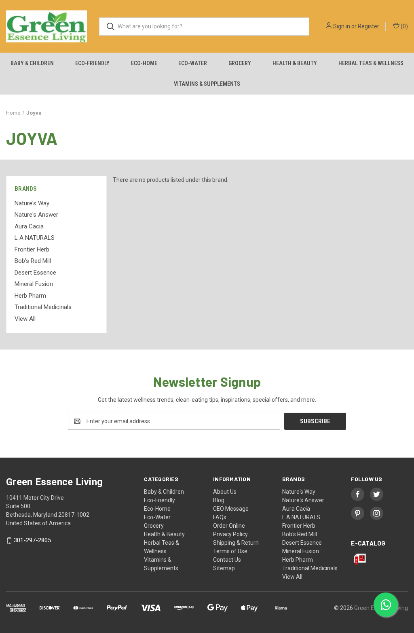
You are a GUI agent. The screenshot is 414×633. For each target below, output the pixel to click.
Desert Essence (35, 272)
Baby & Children (32, 63)
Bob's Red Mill (33, 260)
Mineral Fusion (34, 284)
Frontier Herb (32, 249)
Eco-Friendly (92, 63)
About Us (225, 491)
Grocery (239, 63)
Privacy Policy (230, 534)
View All (25, 318)
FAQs (219, 517)
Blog (218, 500)
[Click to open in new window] (357, 494)
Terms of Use (230, 551)
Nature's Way (32, 203)
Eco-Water (192, 63)
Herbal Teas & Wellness (370, 63)
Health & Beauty (294, 63)
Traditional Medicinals (43, 307)
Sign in (341, 26)
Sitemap (224, 568)
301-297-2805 (32, 540)
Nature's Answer (36, 214)
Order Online (229, 525)
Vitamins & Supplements (207, 84)
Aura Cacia (29, 226)
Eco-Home (144, 63)
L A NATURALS (35, 237)
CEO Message (231, 508)
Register (368, 26)
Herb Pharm (30, 295)
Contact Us (227, 559)
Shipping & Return (236, 542)
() (403, 26)
